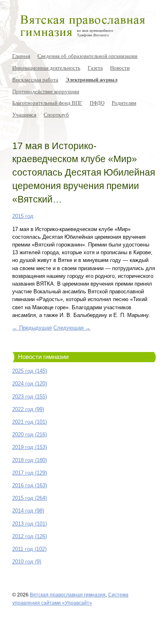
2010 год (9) (26, 562)
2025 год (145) (29, 371)
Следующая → (72, 328)
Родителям (124, 102)
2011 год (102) (29, 549)
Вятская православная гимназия (68, 594)
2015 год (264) (29, 498)
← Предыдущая (32, 328)
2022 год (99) (28, 409)
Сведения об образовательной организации (87, 55)
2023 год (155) (29, 397)
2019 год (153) (29, 447)
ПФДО (97, 102)
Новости (120, 67)
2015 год (22, 216)
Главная (21, 55)
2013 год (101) (29, 524)
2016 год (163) (29, 485)
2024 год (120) (29, 384)
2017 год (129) (29, 473)
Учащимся (24, 114)
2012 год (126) (29, 536)
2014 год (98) (28, 511)
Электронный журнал (91, 79)
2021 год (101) (29, 422)
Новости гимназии (43, 357)
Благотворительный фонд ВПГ (47, 102)
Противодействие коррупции (45, 91)
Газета (95, 67)
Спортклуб (56, 114)
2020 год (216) (29, 434)
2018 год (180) (29, 460)
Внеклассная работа (35, 79)
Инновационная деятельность (46, 67)
